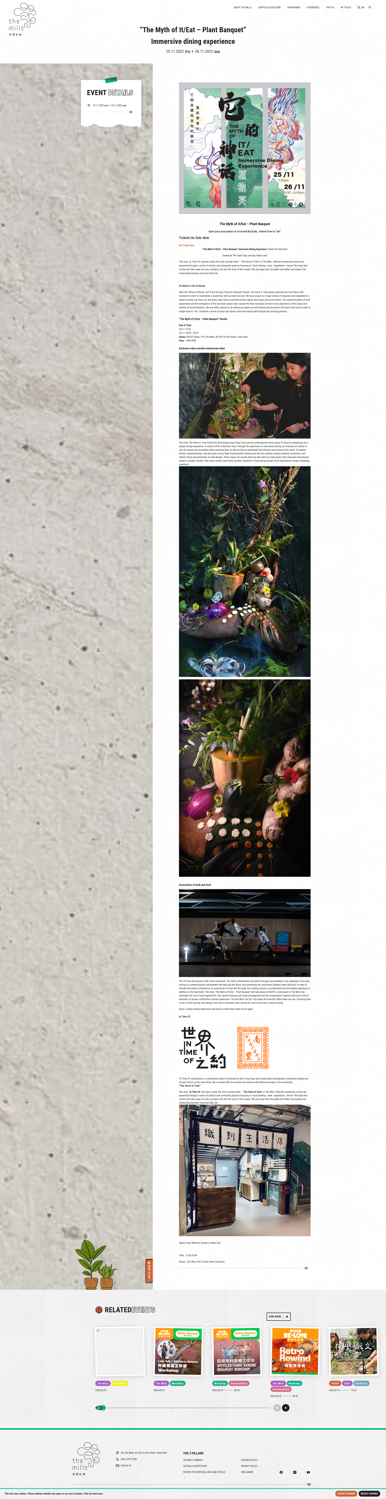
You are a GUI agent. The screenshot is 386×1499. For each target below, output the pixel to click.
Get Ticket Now (186, 245)
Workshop (178, 1383)
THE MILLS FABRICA (193, 1460)
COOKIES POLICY (249, 1460)
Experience (120, 1383)
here (100, 1493)
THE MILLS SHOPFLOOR (194, 1466)
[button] (286, 1408)
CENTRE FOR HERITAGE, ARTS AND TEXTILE (204, 1472)
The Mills (103, 1383)
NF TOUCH (346, 7)
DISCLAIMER (247, 1472)
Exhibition (361, 1383)
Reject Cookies (369, 1493)
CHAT (347, 1383)
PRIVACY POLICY (249, 1466)
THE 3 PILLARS (193, 1453)
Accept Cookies (346, 1493)
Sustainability (239, 1383)
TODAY (335, 1383)
